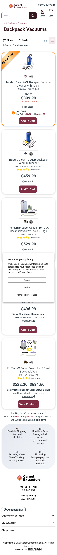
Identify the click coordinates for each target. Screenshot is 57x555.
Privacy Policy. (26, 272)
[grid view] (45, 40)
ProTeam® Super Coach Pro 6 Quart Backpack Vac (28, 370)
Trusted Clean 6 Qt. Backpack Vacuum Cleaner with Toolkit (29, 84)
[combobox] (19, 15)
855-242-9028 (46, 4)
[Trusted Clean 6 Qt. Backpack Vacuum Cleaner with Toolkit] (28, 62)
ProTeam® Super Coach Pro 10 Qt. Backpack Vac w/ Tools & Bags (28, 229)
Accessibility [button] (15, 509)
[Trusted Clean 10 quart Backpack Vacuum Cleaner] (28, 140)
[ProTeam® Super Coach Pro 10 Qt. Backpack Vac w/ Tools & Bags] (28, 208)
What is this (27, 321)
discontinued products (23, 416)
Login (42, 16)
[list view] (52, 40)
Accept (27, 280)
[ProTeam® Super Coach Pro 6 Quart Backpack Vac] (28, 348)
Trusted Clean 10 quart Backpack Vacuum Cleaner (28, 161)
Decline (27, 287)
